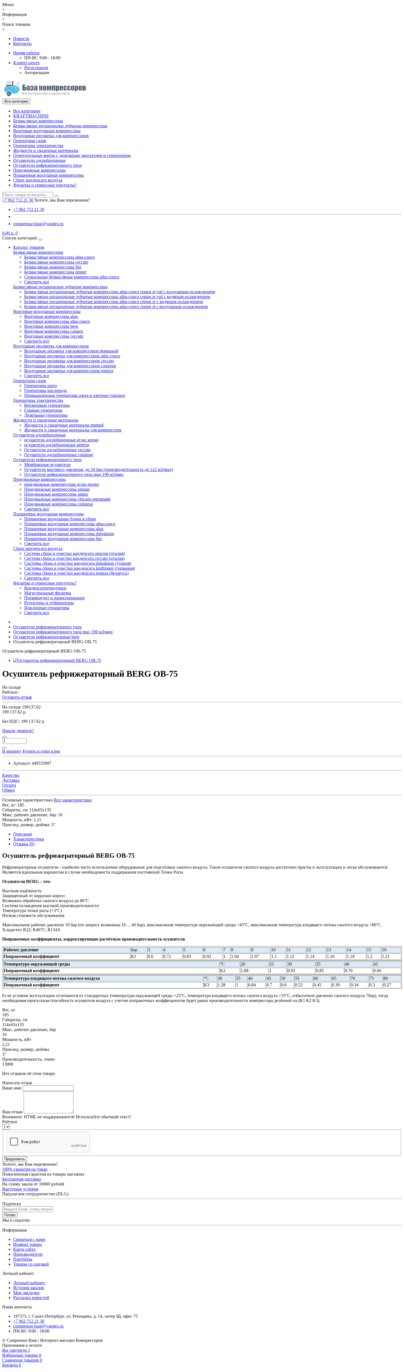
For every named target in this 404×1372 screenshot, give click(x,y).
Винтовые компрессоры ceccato (53, 336)
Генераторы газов (29, 140)
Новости (21, 38)
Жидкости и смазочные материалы (45, 150)
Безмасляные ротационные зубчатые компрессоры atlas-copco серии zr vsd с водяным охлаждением (117, 296)
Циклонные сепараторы (46, 607)
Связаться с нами (29, 1239)
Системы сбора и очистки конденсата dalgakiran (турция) (77, 563)
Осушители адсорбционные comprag (58, 454)
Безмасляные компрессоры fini (52, 267)
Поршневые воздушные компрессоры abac (64, 528)
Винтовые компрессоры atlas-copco (57, 321)
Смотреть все (36, 282)
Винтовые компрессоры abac (51, 316)
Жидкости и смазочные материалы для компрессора (72, 430)
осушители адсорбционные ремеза (56, 444)
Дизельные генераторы (46, 415)
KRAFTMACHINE (31, 116)
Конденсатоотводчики (45, 588)
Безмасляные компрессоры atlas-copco (59, 257)
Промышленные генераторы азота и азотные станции (74, 395)
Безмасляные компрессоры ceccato (56, 262)
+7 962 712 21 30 (28, 209)
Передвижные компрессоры (39, 170)
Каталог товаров (28, 247)
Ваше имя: (12, 1088)
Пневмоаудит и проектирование (54, 597)
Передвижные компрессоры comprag (58, 504)
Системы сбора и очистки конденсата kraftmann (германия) (79, 568)
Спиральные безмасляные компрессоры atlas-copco (71, 277)
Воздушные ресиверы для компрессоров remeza (68, 370)
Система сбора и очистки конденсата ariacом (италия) (74, 553)
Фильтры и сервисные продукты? (44, 185)
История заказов (28, 1287)
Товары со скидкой (31, 1264)
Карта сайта (24, 1249)
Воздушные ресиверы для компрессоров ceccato (69, 360)
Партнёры (22, 1259)
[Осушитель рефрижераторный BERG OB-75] (57, 660)
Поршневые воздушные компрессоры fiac (63, 538)
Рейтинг (10, 1121)
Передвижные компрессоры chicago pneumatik (67, 499)
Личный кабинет (29, 1282)
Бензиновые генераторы (47, 405)
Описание (22, 834)
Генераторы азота (40, 385)
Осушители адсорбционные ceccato (57, 449)
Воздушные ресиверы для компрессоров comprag (70, 365)
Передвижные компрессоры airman (57, 489)
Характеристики (28, 839)
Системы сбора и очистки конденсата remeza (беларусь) (76, 573)
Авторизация (36, 72)
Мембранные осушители (47, 464)
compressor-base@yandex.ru (38, 223)
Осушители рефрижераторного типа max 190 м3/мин (74, 474)
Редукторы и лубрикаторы (49, 602)
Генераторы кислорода (45, 390)
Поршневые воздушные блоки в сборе (60, 518)
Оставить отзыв (17, 697)
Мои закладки (26, 1292)
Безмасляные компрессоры (38, 120)
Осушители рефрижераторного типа (47, 165)
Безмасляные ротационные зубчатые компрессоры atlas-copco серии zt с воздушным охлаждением (116, 306)
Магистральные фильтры (47, 593)
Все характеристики (73, 800)
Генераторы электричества (38, 145)
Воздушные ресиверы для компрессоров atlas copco (72, 356)
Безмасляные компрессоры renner (55, 272)
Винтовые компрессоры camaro (53, 331)
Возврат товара (27, 1244)
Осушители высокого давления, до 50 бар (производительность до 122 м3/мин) (98, 469)
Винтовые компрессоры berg (51, 326)
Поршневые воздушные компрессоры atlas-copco (69, 523)
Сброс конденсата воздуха (37, 180)
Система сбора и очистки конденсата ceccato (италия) (74, 558)
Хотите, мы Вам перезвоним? (62, 200)
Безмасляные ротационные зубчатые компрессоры (60, 125)
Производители (28, 1254)
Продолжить (14, 1159)
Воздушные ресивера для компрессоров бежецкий (71, 351)
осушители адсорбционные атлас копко (61, 439)
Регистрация (36, 67)
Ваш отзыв (12, 1112)
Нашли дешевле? (18, 730)
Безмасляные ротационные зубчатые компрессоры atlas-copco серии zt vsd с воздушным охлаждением (119, 291)
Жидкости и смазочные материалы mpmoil (64, 425)
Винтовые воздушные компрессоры (47, 130)
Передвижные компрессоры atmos (56, 494)
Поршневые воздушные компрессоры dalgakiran (69, 533)
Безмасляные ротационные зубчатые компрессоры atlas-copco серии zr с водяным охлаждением (113, 301)
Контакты (22, 43)
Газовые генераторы (43, 410)
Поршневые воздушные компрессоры (48, 175)
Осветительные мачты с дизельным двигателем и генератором (72, 155)
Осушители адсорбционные (39, 160)
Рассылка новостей (31, 1297)
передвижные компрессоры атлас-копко (61, 484)
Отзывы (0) (23, 844)
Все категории (26, 111)
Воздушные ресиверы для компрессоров (51, 135)
